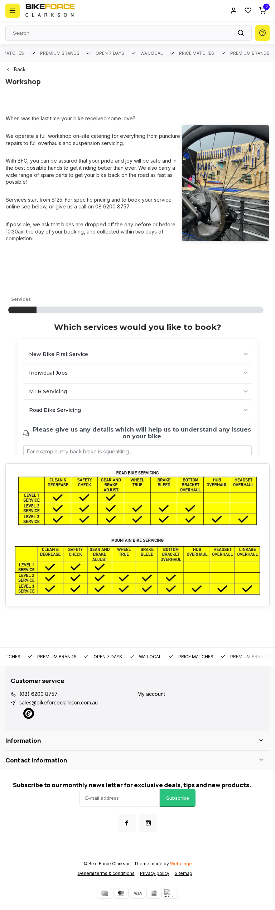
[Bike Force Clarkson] (50, 10)
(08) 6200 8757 (38, 694)
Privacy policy (154, 873)
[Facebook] (127, 823)
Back (20, 69)
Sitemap (183, 873)
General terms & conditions (106, 873)
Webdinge (181, 863)
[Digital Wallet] (170, 893)
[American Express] (153, 893)
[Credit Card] (104, 893)
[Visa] (137, 893)
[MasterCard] (121, 893)
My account (151, 694)
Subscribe (177, 798)
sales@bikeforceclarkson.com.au (58, 702)
